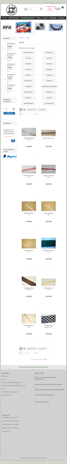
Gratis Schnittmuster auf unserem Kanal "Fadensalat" (33, 367)
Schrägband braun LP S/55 (29, 288)
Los (13, 140)
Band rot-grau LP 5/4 (48, 138)
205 (36, 114)
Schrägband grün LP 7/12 (48, 251)
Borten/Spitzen (13, 18)
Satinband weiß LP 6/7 (29, 214)
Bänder (4, 18)
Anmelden (9, 113)
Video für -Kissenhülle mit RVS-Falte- (44, 394)
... (32, 114)
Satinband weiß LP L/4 (29, 251)
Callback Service (6, 395)
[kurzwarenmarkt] (11, 10)
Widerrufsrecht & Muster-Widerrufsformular (14, 385)
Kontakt (4, 379)
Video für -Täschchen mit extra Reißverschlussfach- (49, 384)
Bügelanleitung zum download (10, 428)
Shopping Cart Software (27, 458)
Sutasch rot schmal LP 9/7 (48, 176)
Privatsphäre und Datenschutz (10, 392)
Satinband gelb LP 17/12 (48, 288)
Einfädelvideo (5, 431)
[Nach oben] (62, 461)
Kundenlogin (50, 2)
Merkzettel (59, 2)
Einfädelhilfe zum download (9, 417)
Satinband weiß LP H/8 (48, 214)
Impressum (5, 376)
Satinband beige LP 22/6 (29, 326)
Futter (45, 18)
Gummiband (53, 18)
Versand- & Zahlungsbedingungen (11, 382)
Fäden (38, 18)
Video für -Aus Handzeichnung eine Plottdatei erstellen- (49, 389)
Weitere (61, 18)
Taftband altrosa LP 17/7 (28, 176)
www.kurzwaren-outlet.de (42, 401)
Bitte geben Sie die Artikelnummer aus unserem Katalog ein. (9, 131)
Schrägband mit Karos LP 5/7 (48, 326)
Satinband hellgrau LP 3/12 (29, 139)
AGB (3, 389)
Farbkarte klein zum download (10, 421)
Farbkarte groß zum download (10, 424)
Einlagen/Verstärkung (27, 18)
